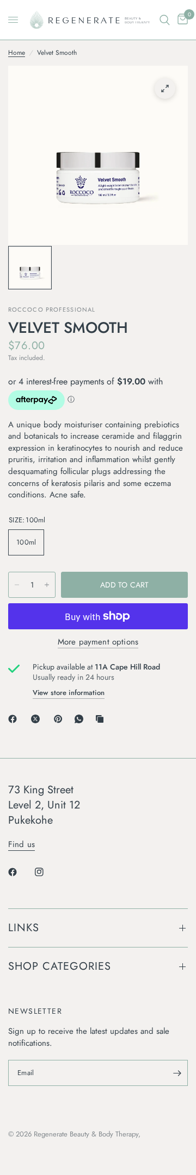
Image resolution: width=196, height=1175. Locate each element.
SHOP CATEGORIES (59, 966)
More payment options (98, 642)
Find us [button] (21, 844)
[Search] (165, 20)
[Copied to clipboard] (101, 718)
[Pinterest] (60, 718)
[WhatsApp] (81, 718)
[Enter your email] (177, 1073)
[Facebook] (14, 718)
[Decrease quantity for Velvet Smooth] (17, 584)
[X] (37, 718)
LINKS (23, 928)
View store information (69, 692)
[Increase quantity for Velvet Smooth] (47, 584)
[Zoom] (165, 88)
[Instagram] (47, 872)
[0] (181, 20)
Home (16, 53)
